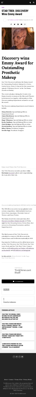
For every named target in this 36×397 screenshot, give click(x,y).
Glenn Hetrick (16, 256)
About (6, 379)
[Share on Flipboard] (18, 24)
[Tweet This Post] (14, 24)
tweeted (11, 173)
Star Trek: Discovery (8, 258)
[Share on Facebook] (11, 24)
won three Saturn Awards (13, 221)
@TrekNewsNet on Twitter (17, 248)
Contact (11, 379)
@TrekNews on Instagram (21, 250)
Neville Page (25, 256)
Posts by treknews (9, 302)
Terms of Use (18, 379)
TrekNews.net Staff (13, 19)
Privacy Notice (27, 379)
